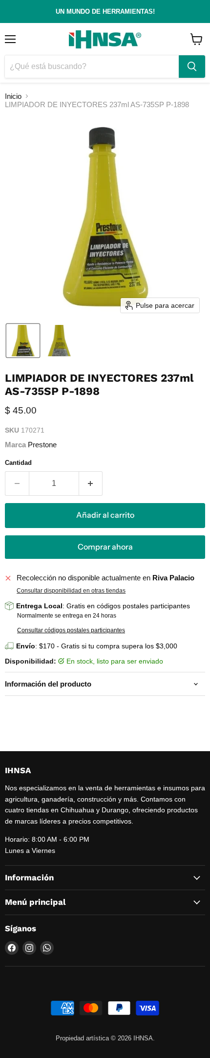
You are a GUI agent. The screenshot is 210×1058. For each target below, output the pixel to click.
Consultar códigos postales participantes (71, 630)
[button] (23, 340)
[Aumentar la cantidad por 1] (91, 483)
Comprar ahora (105, 547)
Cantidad (18, 462)
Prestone (42, 444)
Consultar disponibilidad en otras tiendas (71, 590)
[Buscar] (192, 66)
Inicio (13, 96)
